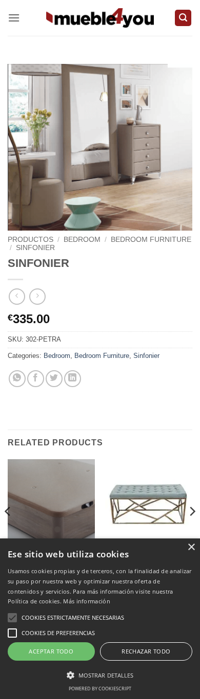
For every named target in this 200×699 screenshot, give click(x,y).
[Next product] (17, 296)
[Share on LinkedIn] (72, 378)
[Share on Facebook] (35, 378)
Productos (30, 239)
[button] (14, 17)
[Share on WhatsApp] (17, 378)
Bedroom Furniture (151, 239)
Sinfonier (35, 248)
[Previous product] (37, 296)
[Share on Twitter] (54, 378)
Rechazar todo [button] (146, 651)
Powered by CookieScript (100, 688)
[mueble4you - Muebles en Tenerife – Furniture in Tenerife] (100, 17)
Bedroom (82, 239)
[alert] (100, 618)
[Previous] (8, 531)
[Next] (192, 531)
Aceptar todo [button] (51, 651)
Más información (86, 601)
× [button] (191, 547)
